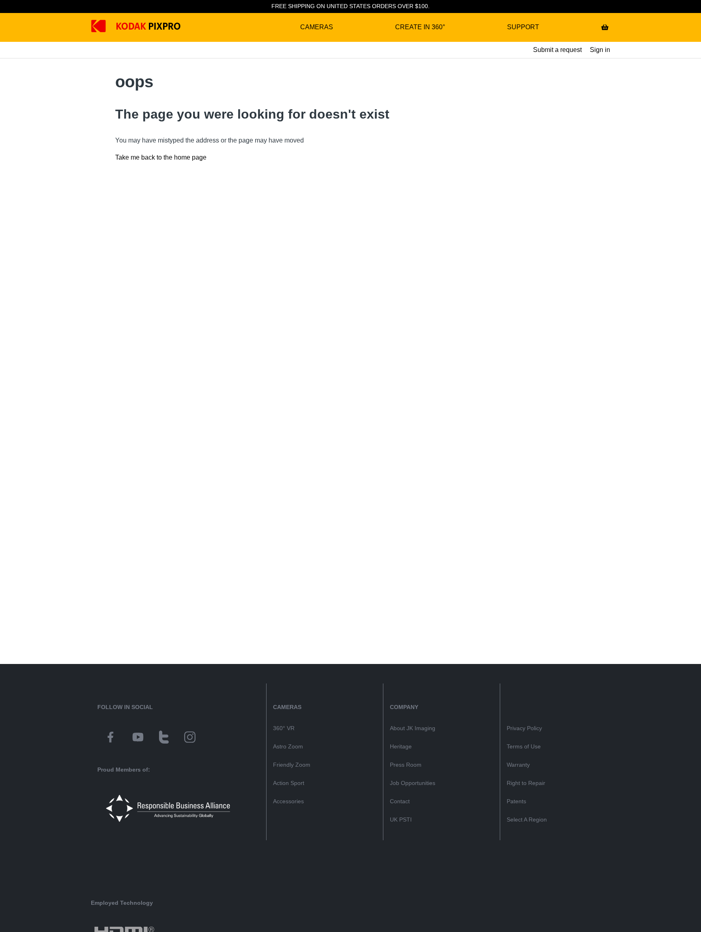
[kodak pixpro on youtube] (137, 738)
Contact (400, 801)
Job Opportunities (412, 783)
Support (523, 27)
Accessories (288, 801)
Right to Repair (526, 783)
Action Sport (288, 783)
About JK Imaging (412, 728)
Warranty (518, 764)
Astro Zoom (288, 746)
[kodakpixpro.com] (104, 27)
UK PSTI (401, 819)
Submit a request (557, 49)
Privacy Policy (524, 728)
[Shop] (605, 27)
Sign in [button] (600, 49)
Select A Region (527, 819)
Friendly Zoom (291, 764)
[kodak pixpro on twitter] (164, 738)
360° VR (284, 728)
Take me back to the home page (160, 157)
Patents (516, 801)
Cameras (316, 27)
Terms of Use (524, 746)
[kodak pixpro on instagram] (189, 738)
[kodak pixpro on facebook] (110, 738)
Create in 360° (420, 27)
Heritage (401, 746)
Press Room (405, 764)
